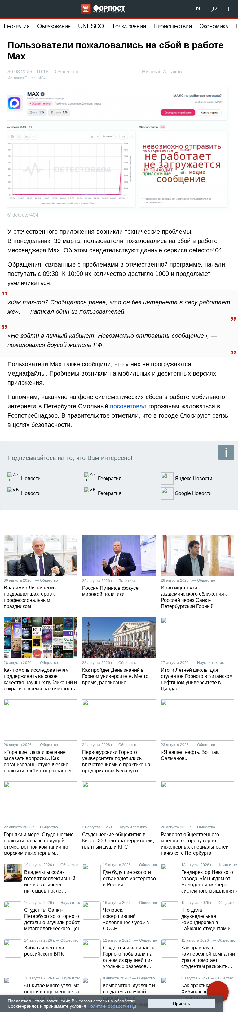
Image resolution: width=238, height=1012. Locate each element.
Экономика (213, 26)
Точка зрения (129, 26)
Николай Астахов (162, 71)
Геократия (17, 26)
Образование (54, 26)
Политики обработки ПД (111, 1006)
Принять (181, 1003)
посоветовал (128, 406)
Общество (66, 71)
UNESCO (91, 26)
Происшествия (172, 26)
